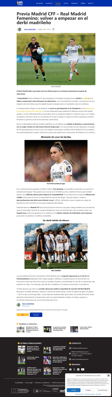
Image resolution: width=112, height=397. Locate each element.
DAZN (86, 98)
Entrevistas (74, 3)
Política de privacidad (90, 394)
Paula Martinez (30, 29)
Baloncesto (49, 3)
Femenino (58, 3)
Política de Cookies (79, 394)
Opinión (83, 3)
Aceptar (73, 390)
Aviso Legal (98, 394)
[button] (108, 375)
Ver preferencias (102, 390)
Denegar (88, 390)
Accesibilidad (19, 382)
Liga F (22, 314)
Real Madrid (39, 3)
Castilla (66, 3)
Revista (90, 3)
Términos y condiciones (42, 382)
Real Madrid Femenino (36, 314)
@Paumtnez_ (26, 306)
